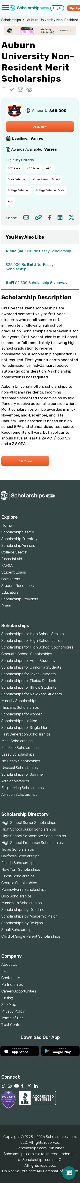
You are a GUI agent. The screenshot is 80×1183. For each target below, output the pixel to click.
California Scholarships (20, 856)
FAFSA (7, 565)
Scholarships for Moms (20, 721)
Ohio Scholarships (16, 896)
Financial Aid (11, 559)
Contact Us (10, 978)
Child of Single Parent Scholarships (30, 936)
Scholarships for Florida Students (29, 680)
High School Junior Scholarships (28, 829)
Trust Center (11, 1024)
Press (6, 605)
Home (6, 525)
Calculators (10, 579)
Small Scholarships (17, 929)
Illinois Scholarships (18, 876)
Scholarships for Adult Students (28, 660)
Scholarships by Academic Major (29, 916)
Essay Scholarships (17, 754)
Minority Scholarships (19, 700)
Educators (9, 592)
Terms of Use (12, 1018)
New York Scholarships (20, 869)
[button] (4, 89)
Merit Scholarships (17, 741)
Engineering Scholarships (22, 787)
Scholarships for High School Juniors (32, 640)
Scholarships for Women (21, 714)
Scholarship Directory (19, 539)
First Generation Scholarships (26, 734)
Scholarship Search (17, 532)
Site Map (8, 1004)
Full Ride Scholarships (20, 747)
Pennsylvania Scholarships (23, 889)
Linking (7, 998)
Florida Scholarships (18, 862)
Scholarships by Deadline (22, 909)
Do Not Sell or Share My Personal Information (40, 1171)
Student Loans (13, 572)
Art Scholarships (15, 781)
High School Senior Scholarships (28, 822)
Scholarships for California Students (31, 667)
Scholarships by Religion (22, 923)
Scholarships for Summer (22, 774)
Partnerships (12, 984)
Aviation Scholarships (19, 794)
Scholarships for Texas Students (28, 674)
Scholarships (11, 20)
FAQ (4, 971)
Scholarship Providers (19, 599)
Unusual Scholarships (19, 767)
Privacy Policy (13, 1011)
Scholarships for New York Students (31, 694)
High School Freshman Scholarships (32, 842)
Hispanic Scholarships (20, 707)
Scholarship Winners (18, 545)
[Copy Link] (38, 217)
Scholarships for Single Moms (26, 727)
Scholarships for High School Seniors (32, 634)
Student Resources (17, 585)
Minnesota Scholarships (21, 903)
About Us (9, 964)
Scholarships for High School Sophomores (37, 647)
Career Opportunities (18, 991)
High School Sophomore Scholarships (33, 836)
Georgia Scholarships (19, 883)
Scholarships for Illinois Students (28, 687)
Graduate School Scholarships (26, 654)
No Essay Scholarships (20, 761)
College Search (14, 552)
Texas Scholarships (17, 849)
